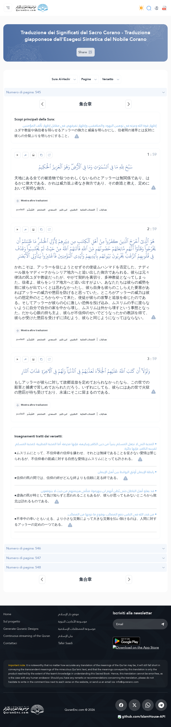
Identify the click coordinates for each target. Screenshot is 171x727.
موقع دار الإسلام (68, 614)
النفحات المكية (87, 209)
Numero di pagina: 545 (23, 92)
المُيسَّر (30, 209)
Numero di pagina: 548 (23, 567)
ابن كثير (63, 209)
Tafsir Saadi (65, 643)
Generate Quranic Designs (20, 628)
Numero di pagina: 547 (23, 558)
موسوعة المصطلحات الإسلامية (77, 628)
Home (7, 614)
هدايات (103, 209)
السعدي (52, 209)
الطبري (73, 209)
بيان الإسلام (65, 636)
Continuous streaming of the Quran (26, 636)
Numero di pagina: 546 (23, 548)
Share (83, 52)
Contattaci (10, 643)
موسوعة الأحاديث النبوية (72, 621)
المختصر (41, 209)
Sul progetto (11, 621)
